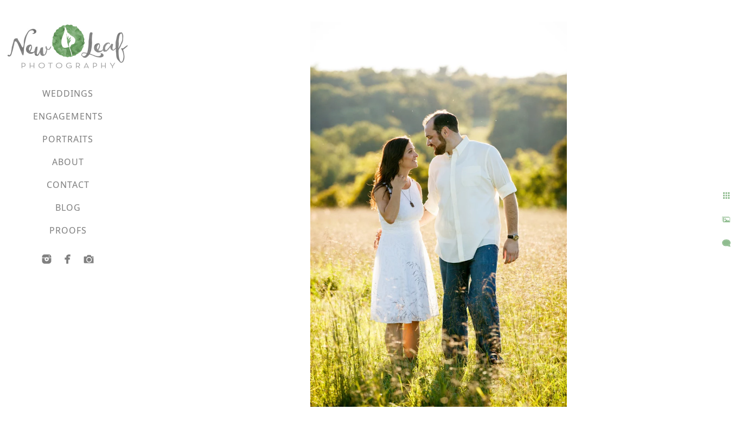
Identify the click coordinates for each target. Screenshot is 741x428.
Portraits (67, 139)
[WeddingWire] (89, 259)
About (68, 162)
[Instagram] (46, 259)
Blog (68, 207)
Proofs (68, 230)
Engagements (68, 116)
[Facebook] (68, 259)
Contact (68, 185)
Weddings (67, 93)
